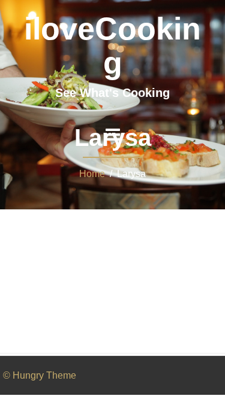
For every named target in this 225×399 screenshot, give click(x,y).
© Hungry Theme (39, 375)
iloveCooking (112, 45)
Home (92, 174)
